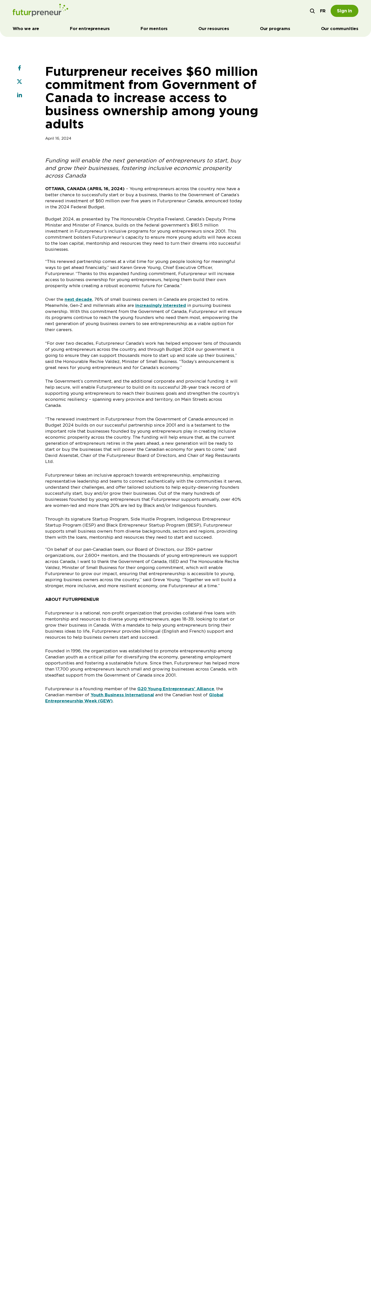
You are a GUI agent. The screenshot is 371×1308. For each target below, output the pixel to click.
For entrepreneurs (90, 28)
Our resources (213, 28)
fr (323, 10)
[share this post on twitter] (19, 82)
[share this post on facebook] (19, 68)
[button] (312, 10)
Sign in (344, 10)
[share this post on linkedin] (19, 96)
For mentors (154, 28)
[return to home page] (40, 11)
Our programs (275, 28)
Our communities (339, 28)
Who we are (26, 28)
